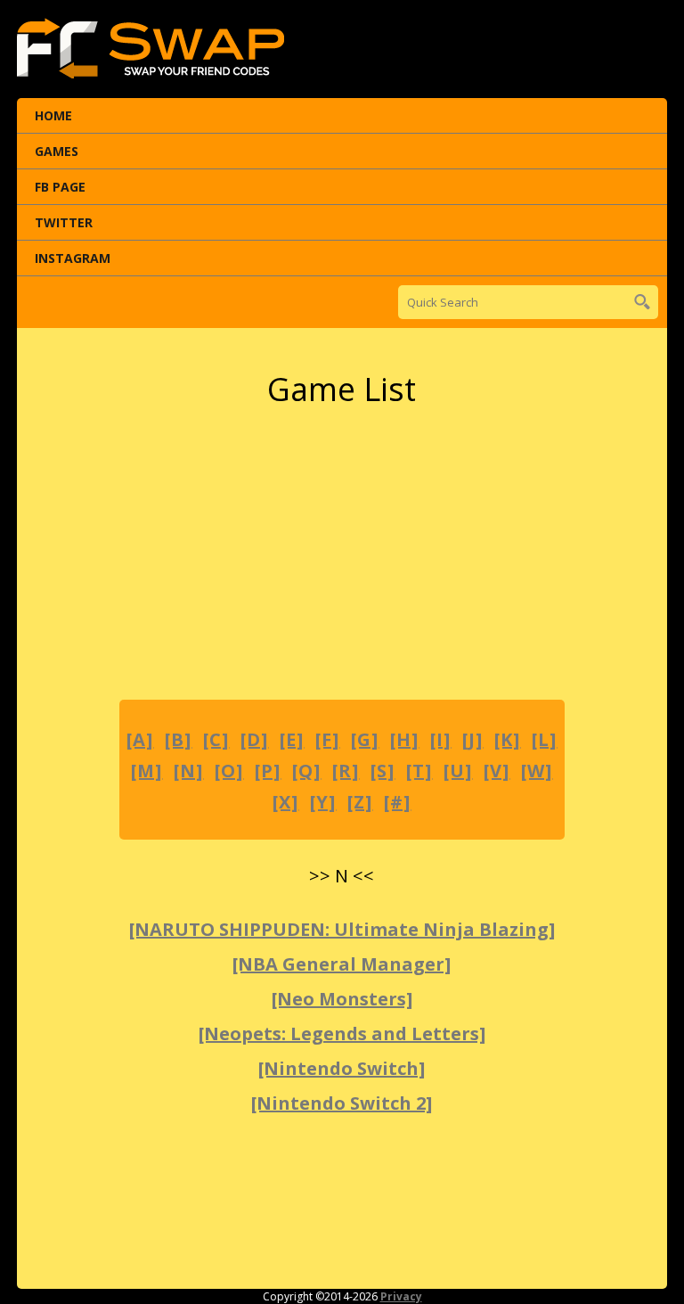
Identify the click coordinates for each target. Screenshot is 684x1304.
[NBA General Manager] (341, 964)
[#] (397, 802)
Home (53, 115)
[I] (440, 739)
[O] (229, 771)
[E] (292, 739)
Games (56, 151)
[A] (139, 739)
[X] (285, 802)
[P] (268, 771)
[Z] (359, 802)
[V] (496, 771)
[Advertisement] (342, 555)
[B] (178, 739)
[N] (188, 771)
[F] (327, 739)
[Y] (323, 802)
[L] (544, 739)
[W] (536, 771)
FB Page (60, 186)
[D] (254, 739)
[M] (146, 771)
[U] (458, 771)
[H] (404, 739)
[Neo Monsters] (342, 999)
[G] (365, 739)
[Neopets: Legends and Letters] (342, 1033)
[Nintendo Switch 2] (341, 1103)
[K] (507, 739)
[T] (419, 771)
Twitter (64, 222)
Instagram (72, 258)
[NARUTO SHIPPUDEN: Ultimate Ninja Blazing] (342, 929)
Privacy (401, 1296)
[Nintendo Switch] (341, 1068)
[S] (382, 771)
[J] (472, 739)
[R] (345, 771)
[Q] (306, 771)
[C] (216, 739)
